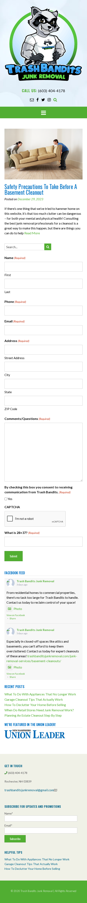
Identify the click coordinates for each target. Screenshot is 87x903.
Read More (32, 233)
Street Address (14, 358)
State (8, 392)
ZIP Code (10, 409)
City (7, 375)
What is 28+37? (22, 532)
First (7, 275)
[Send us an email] (32, 99)
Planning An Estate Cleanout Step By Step (33, 715)
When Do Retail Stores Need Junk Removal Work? (39, 710)
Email (14, 321)
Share (13, 618)
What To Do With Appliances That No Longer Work (40, 694)
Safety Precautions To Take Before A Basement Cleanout (40, 189)
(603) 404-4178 (51, 91)
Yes (10, 499)
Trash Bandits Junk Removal (35, 581)
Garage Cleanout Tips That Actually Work (33, 699)
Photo (18, 609)
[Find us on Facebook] (37, 99)
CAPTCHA (12, 507)
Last (7, 292)
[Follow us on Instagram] (49, 99)
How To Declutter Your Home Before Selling (35, 705)
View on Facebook (15, 615)
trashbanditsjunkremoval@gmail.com (29, 790)
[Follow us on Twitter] (43, 99)
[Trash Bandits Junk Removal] (43, 43)
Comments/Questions (27, 419)
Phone (15, 301)
